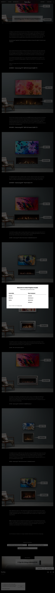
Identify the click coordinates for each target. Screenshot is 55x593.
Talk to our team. (19, 305)
